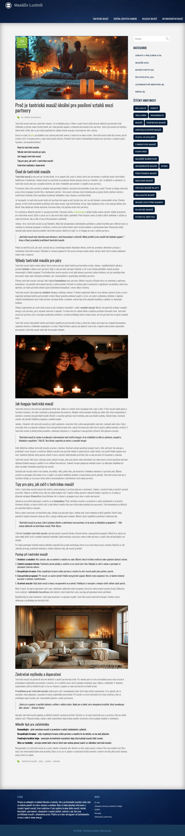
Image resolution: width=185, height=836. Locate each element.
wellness (140, 115)
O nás (97, 803)
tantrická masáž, (29, 761)
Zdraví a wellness (148, 55)
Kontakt (98, 813)
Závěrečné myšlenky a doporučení (31, 165)
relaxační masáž (144, 195)
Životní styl (144, 77)
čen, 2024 (22, 44)
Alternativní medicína (149, 84)
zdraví (154, 108)
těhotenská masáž (145, 173)
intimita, (56, 761)
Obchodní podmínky (103, 817)
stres (164, 166)
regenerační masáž (146, 166)
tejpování (141, 151)
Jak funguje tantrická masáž (29, 156)
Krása (140, 91)
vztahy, (48, 761)
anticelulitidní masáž (148, 130)
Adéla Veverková (32, 117)
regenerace (157, 115)
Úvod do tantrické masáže (28, 147)
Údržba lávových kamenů (125, 18)
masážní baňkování (146, 159)
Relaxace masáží (149, 18)
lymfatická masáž (145, 144)
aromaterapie (79, 212)
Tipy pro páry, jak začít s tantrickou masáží (35, 160)
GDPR (97, 810)
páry (32, 135)
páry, (41, 761)
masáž (138, 122)
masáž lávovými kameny (149, 202)
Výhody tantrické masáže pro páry (31, 152)
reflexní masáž (144, 180)
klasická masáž (144, 209)
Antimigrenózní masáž (172, 18)
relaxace (140, 108)
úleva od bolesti (145, 137)
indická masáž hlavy (147, 188)
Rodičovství (144, 70)
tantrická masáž (156, 122)
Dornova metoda (145, 217)
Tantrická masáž (100, 18)
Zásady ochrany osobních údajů (108, 806)
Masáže (142, 63)
